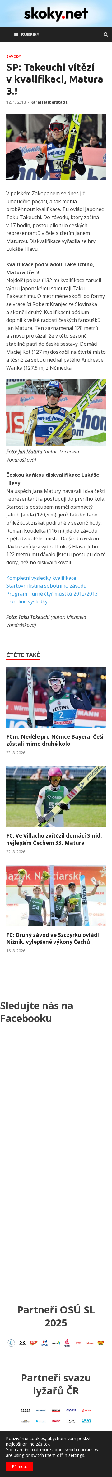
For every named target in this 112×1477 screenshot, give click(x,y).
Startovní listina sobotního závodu (46, 585)
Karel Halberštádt (49, 102)
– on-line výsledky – (29, 601)
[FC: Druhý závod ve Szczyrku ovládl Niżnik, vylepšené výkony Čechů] (56, 928)
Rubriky (30, 34)
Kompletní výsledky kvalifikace (41, 577)
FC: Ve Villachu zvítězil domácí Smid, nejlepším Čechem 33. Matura (54, 839)
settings (76, 1455)
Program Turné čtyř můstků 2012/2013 (52, 593)
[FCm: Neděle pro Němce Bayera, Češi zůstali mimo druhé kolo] (56, 729)
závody (13, 56)
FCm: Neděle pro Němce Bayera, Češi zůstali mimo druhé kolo (55, 740)
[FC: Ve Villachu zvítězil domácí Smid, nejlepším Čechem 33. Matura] (56, 828)
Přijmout (19, 1466)
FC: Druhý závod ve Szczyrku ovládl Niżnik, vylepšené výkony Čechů (52, 938)
